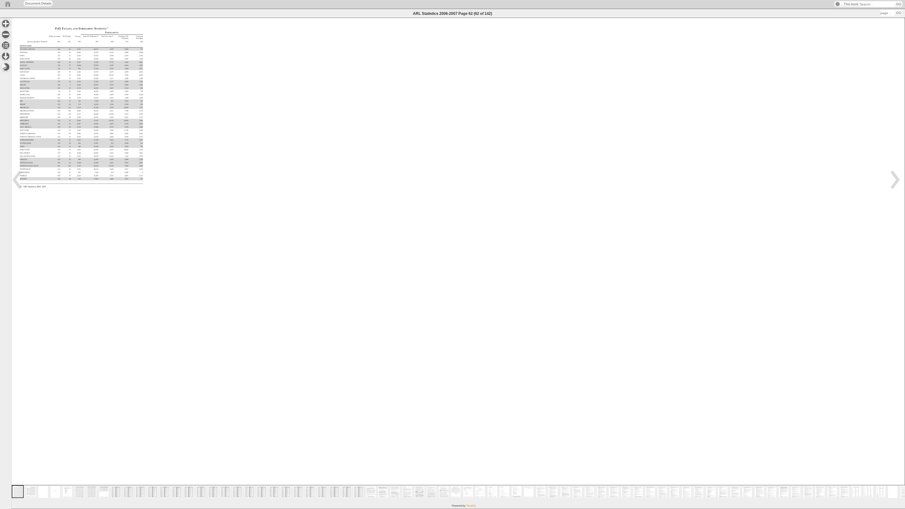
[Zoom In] (5, 23)
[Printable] (5, 67)
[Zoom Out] (5, 34)
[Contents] (5, 45)
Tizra (470, 505)
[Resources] (5, 56)
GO (899, 4)
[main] (458, 263)
